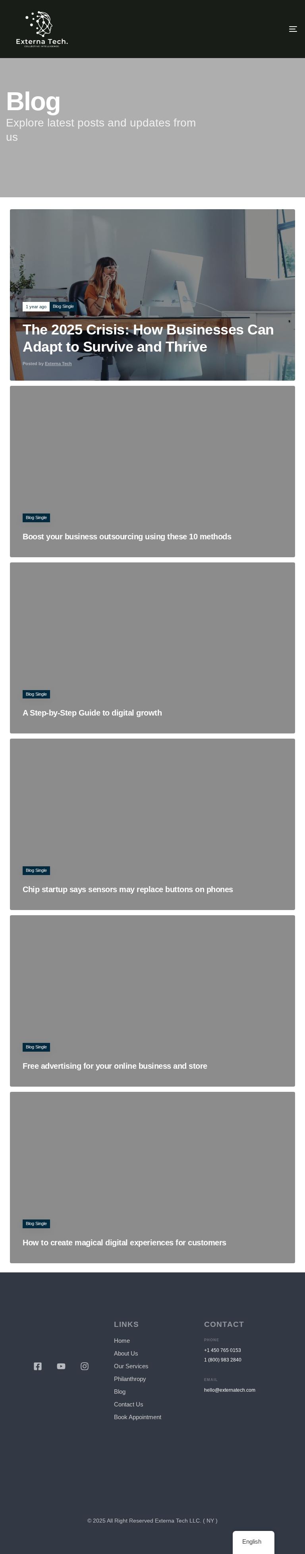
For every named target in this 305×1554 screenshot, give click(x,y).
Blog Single (63, 306)
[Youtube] (61, 1366)
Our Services (131, 1366)
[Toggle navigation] (249, 29)
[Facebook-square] (37, 1366)
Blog (119, 1391)
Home (122, 1340)
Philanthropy (130, 1378)
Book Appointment (137, 1417)
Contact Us (128, 1404)
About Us (126, 1353)
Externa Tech (58, 363)
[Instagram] (84, 1366)
